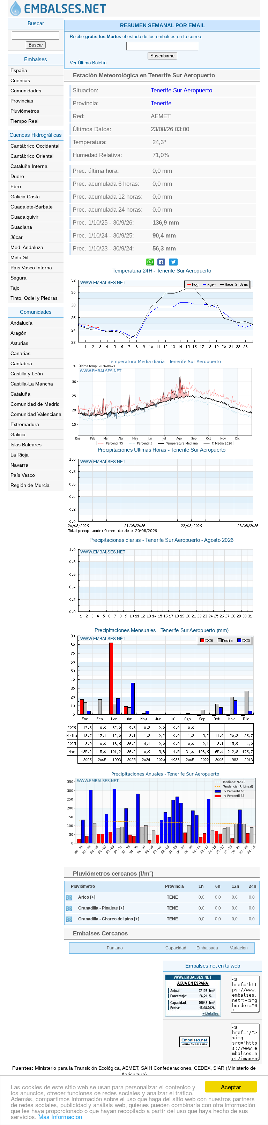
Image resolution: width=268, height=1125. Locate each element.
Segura (18, 278)
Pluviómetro (83, 886)
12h (235, 886)
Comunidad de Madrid (35, 404)
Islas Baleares (26, 444)
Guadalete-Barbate (31, 207)
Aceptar (231, 1086)
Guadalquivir (24, 217)
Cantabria (21, 363)
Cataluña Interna (28, 166)
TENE (172, 897)
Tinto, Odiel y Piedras (34, 298)
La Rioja (19, 455)
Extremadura (24, 424)
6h (217, 886)
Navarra (19, 465)
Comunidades (25, 90)
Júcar (16, 237)
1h (201, 886)
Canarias (20, 353)
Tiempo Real (24, 121)
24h (252, 886)
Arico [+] (86, 897)
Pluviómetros (24, 111)
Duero (17, 176)
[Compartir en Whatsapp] (150, 263)
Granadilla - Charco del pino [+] (108, 919)
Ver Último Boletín (88, 63)
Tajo (15, 288)
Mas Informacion (60, 1116)
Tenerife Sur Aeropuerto (181, 90)
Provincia (174, 886)
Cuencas (20, 80)
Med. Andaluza (26, 247)
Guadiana (21, 227)
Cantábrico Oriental (31, 156)
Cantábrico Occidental (34, 146)
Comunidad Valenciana (35, 414)
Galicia (17, 434)
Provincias (21, 101)
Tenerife (161, 103)
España (18, 70)
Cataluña (20, 394)
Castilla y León (26, 373)
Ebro (15, 186)
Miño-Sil (19, 257)
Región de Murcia (30, 485)
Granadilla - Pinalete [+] (101, 908)
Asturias (19, 343)
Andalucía (21, 323)
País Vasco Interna (31, 267)
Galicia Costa (25, 196)
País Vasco (22, 475)
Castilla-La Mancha (31, 384)
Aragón (18, 333)
